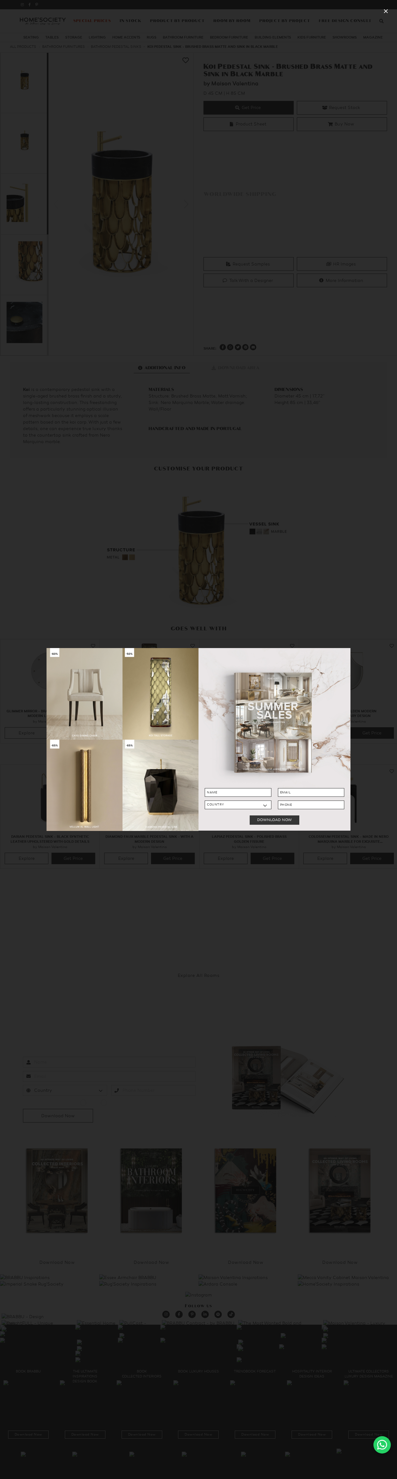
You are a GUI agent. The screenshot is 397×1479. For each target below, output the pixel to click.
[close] (386, 11)
